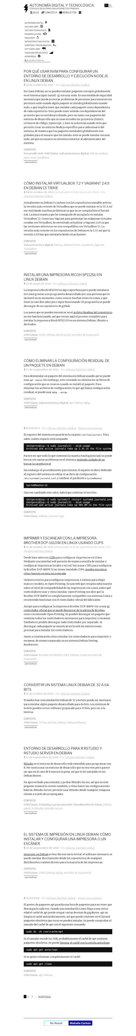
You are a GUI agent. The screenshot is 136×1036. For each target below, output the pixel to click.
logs (61, 516)
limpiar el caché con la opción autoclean (84, 942)
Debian (94, 153)
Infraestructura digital (37, 41)
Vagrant (99, 245)
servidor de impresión (85, 334)
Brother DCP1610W (50, 655)
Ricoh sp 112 (63, 334)
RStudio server (54, 808)
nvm (33, 157)
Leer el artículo (31, 162)
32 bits (43, 722)
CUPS (42, 334)
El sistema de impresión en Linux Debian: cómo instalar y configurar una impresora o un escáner (67, 839)
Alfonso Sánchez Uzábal (75, 84)
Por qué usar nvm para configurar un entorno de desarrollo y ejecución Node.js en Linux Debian (66, 76)
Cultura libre (31, 27)
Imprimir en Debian (36, 854)
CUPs (52, 557)
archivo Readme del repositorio (92, 312)
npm (27, 157)
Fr (110, 5)
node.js (103, 153)
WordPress (30, 56)
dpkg (87, 402)
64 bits (52, 722)
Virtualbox (30, 248)
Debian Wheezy (76, 722)
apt (71, 402)
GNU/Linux (30, 38)
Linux (83, 655)
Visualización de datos (36, 53)
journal (53, 516)
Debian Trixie (72, 245)
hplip (59, 872)
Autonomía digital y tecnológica (61, 5)
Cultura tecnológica (35, 30)
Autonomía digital (34, 23)
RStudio (28, 763)
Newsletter (69, 12)
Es (106, 5)
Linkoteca (51, 12)
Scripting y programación (38, 45)
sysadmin (43, 157)
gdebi (27, 808)
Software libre (32, 49)
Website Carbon (80, 1023)
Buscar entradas (35, 60)
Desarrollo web (33, 34)
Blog (36, 12)
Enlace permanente (90, 428)
